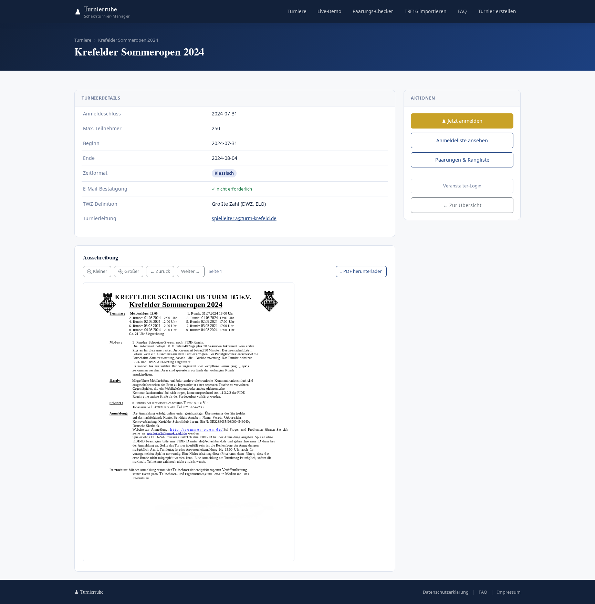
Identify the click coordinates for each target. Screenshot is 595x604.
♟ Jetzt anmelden (462, 120)
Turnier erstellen (497, 11)
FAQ (462, 11)
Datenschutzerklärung (446, 592)
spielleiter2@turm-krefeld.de (244, 218)
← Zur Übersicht (462, 205)
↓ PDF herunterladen (361, 271)
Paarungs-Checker (373, 11)
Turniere (297, 11)
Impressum (509, 592)
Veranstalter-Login (462, 186)
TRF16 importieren (425, 11)
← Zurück (160, 271)
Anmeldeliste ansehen (462, 140)
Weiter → (190, 271)
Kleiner (99, 271)
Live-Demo (329, 11)
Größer (131, 271)
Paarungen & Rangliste (462, 159)
